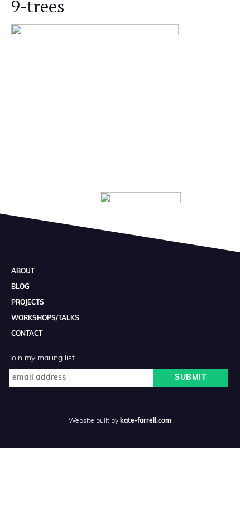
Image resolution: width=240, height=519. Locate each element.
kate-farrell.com (145, 421)
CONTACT (26, 334)
